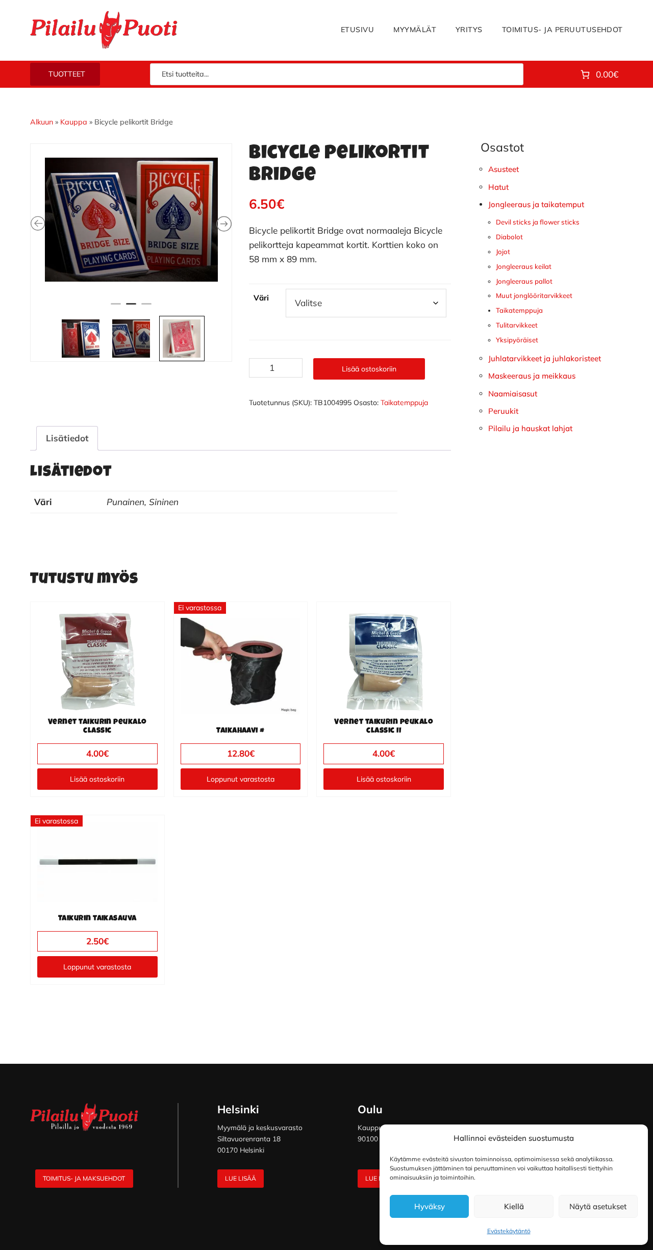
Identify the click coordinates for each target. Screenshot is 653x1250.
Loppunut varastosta (240, 779)
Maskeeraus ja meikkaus (531, 376)
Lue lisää (240, 1178)
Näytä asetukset (597, 1206)
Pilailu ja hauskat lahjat (530, 428)
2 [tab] (131, 353)
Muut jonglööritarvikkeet (534, 295)
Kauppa (73, 122)
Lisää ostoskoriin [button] (97, 779)
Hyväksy (429, 1206)
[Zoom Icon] (131, 242)
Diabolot (509, 237)
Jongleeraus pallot (524, 281)
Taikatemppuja (404, 402)
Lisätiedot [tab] (67, 438)
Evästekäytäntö (509, 1231)
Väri (261, 298)
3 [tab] (146, 353)
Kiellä (514, 1206)
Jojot (503, 251)
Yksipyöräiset (517, 340)
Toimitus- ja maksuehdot (84, 1178)
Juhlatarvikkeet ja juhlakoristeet (544, 358)
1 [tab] (116, 353)
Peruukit (503, 411)
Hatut (498, 187)
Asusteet (503, 169)
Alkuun (41, 122)
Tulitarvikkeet (517, 325)
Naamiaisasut (512, 393)
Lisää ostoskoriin (369, 368)
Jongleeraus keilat (523, 266)
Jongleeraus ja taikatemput (536, 204)
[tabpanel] (131, 242)
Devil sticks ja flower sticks (538, 222)
